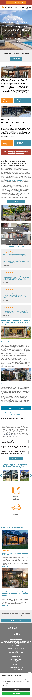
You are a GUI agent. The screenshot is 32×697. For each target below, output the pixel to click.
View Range (5, 100)
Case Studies (16, 58)
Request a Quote (16, 202)
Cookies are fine (16, 693)
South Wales (16, 646)
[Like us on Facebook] (12, 634)
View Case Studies (20, 100)
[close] (29, 673)
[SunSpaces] (9, 8)
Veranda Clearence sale (9, 434)
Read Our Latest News (12, 527)
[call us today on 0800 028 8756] (27, 8)
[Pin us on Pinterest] (14, 634)
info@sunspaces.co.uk (16, 639)
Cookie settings (16, 689)
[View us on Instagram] (19, 634)
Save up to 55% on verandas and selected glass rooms (16, 152)
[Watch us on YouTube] (17, 634)
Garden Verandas (24, 171)
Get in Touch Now (16, 620)
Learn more (5, 685)
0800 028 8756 (16, 638)
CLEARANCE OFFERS (16, 3)
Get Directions (16, 664)
